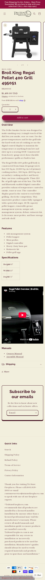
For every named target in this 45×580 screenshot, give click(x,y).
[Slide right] (27, 65)
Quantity (5, 105)
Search (8, 450)
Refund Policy (11, 460)
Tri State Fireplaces (18, 576)
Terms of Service (13, 465)
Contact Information (14, 475)
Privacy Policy (11, 470)
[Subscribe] (35, 413)
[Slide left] (17, 65)
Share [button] (6, 372)
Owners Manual (14, 354)
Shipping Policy (12, 455)
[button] (4, 13)
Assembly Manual (15, 357)
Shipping (5, 96)
